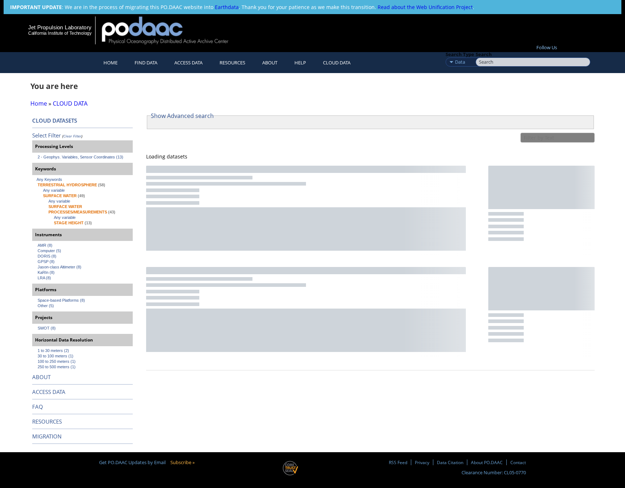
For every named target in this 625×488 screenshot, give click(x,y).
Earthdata (227, 7)
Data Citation (450, 462)
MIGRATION (46, 436)
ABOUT (41, 377)
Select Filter (46, 135)
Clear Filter (72, 136)
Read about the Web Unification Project (425, 7)
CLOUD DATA (336, 62)
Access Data (188, 62)
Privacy (422, 462)
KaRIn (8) (46, 272)
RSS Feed (398, 462)
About (269, 62)
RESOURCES (232, 62)
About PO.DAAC (487, 462)
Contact (518, 462)
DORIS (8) (47, 256)
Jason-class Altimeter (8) (59, 267)
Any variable (54, 190)
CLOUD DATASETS (54, 120)
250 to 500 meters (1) (57, 367)
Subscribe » (182, 462)
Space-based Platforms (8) (61, 300)
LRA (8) (44, 278)
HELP (300, 62)
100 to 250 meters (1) (57, 361)
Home (110, 62)
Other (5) (46, 306)
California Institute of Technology (60, 33)
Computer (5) (49, 251)
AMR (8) (45, 245)
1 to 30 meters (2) (53, 350)
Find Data (146, 62)
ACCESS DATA (48, 391)
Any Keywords (49, 179)
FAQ (37, 406)
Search (484, 54)
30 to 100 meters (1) (55, 356)
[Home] (171, 30)
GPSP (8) (46, 261)
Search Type (460, 54)
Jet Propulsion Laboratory (59, 27)
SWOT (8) (47, 328)
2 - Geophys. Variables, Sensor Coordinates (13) (80, 157)
